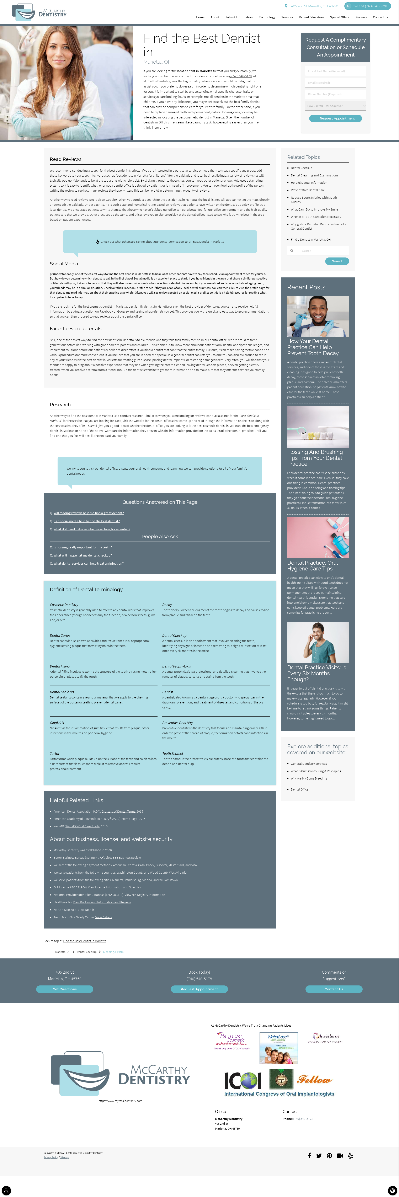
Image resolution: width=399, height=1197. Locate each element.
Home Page (129, 818)
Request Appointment (199, 989)
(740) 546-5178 (241, 76)
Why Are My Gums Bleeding (309, 778)
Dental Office (299, 789)
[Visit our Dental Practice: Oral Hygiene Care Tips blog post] (318, 557)
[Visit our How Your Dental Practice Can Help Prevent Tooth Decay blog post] (318, 336)
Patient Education (311, 17)
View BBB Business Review (123, 857)
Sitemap (64, 1157)
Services (287, 17)
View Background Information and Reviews (102, 902)
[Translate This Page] (392, 1190)
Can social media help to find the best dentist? (87, 521)
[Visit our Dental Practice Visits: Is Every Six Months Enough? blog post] (318, 662)
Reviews (361, 17)
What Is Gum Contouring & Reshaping (316, 771)
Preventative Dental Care (308, 190)
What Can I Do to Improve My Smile (314, 209)
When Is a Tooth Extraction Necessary (316, 216)
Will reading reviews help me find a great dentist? (89, 513)
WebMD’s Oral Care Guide (82, 826)
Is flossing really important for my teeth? (83, 547)
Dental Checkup (301, 168)
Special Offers (339, 17)
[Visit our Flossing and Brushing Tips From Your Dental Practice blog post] (318, 446)
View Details (86, 910)
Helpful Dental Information (309, 182)
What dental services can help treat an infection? (89, 563)
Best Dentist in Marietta (208, 241)
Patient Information (239, 17)
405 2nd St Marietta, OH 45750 (313, 6)
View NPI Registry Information (145, 895)
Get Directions (65, 989)
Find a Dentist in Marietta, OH (311, 239)
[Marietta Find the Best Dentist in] (66, 139)
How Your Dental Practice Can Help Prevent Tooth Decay (313, 347)
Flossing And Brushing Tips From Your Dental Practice (315, 458)
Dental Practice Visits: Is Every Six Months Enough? (316, 673)
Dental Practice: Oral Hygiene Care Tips (312, 565)
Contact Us (380, 17)
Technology (267, 17)
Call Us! (370, 6)
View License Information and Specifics (114, 887)
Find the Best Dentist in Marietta (84, 941)
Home (200, 17)
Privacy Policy (51, 1157)
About (215, 17)
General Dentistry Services (309, 763)
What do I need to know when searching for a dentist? (92, 529)
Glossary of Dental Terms (118, 811)
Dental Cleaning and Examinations (314, 175)
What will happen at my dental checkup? (83, 555)
